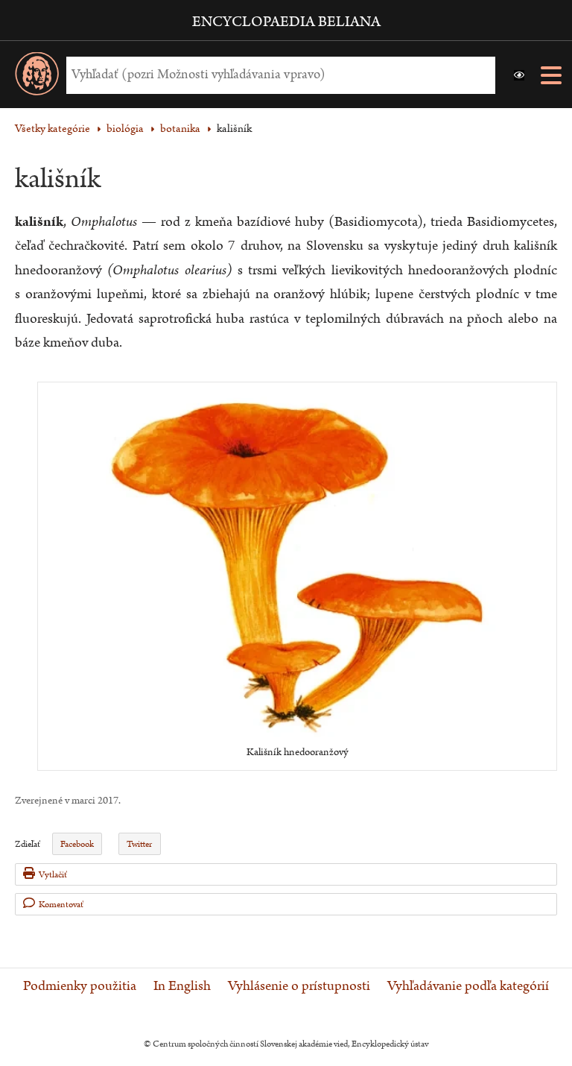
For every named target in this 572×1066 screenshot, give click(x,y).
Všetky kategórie (52, 128)
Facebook (77, 844)
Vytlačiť (53, 874)
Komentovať (61, 904)
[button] (519, 75)
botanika (180, 128)
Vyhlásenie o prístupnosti (299, 986)
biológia (125, 128)
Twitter (139, 844)
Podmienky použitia (79, 986)
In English (182, 986)
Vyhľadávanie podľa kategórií (468, 986)
